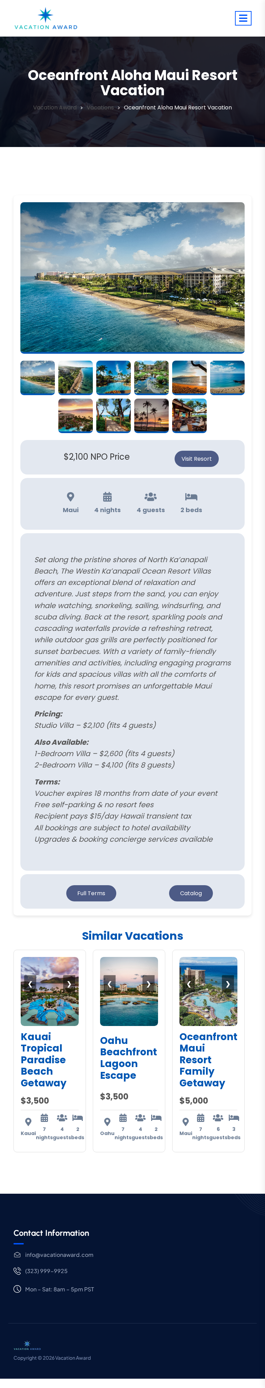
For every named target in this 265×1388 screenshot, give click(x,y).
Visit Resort (196, 459)
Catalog (191, 893)
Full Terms (91, 893)
